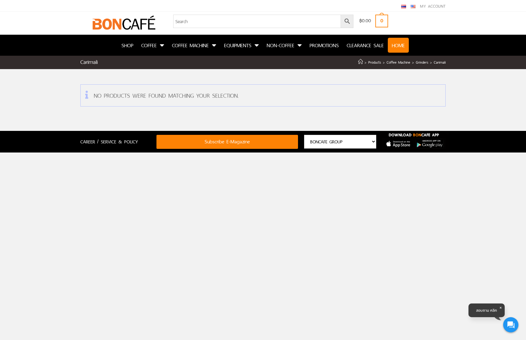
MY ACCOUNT (433, 6)
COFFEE (149, 45)
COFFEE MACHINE (190, 45)
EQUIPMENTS (237, 45)
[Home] (360, 62)
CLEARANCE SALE (365, 45)
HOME (398, 45)
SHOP (127, 45)
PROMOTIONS (324, 45)
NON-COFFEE (280, 45)
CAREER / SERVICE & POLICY (109, 142)
